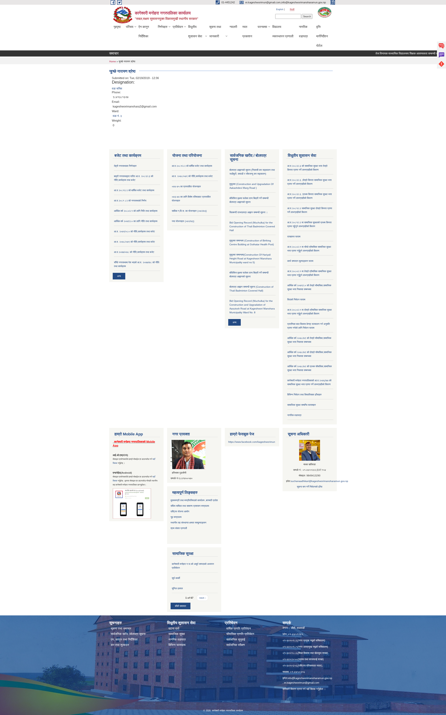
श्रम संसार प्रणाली (179, 528)
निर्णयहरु (162, 27)
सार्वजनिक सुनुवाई (235, 639)
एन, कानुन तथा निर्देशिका (124, 639)
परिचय (129, 27)
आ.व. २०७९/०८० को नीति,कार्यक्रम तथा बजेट (134, 231)
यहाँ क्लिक (311, 688)
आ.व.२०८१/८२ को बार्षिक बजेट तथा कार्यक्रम (134, 190)
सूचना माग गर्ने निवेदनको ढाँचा (309, 486)
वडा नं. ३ (117, 115)
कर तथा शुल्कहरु (120, 645)
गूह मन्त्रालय (176, 517)
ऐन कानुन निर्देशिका (144, 31)
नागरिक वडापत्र (303, 31)
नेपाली (292, 9)
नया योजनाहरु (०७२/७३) (183, 221)
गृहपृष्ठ (117, 27)
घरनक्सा (262, 27)
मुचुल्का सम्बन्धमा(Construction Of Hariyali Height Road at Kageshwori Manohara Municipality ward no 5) (250, 258)
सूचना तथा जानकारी (215, 31)
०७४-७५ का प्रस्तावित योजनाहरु (186, 186)
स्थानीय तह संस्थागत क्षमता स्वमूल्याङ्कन (188, 522)
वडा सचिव (117, 88)
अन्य (119, 276)
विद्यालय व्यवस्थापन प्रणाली (282, 31)
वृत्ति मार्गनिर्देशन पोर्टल (322, 36)
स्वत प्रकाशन (247, 31)
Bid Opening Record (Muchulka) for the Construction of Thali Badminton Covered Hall (252, 226)
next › (202, 597)
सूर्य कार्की (176, 578)
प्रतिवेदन (178, 27)
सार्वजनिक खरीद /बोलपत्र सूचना (128, 634)
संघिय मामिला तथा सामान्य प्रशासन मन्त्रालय (190, 505)
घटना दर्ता (173, 628)
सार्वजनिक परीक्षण (235, 645)
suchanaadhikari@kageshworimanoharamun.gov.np (319, 481)
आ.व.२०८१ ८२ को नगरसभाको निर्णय (130, 200)
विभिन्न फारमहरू (177, 645)
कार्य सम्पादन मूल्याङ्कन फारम (300, 261)
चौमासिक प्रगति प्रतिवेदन (240, 634)
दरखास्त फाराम (293, 236)
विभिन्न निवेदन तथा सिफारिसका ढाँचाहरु (304, 394)
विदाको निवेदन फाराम (296, 299)
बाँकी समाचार (180, 606)
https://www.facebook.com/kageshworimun (251, 441)
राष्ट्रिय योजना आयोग (180, 511)
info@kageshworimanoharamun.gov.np (310, 678)
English (279, 9)
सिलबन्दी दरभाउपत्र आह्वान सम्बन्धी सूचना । (248, 212)
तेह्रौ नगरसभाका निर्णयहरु (125, 165)
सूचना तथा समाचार (121, 628)
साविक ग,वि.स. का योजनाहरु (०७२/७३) (189, 210)
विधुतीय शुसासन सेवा (195, 31)
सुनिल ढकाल (177, 588)
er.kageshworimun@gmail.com (301, 682)
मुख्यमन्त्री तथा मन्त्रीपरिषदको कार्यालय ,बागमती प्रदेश (194, 500)
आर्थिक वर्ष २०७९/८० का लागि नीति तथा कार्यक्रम (135, 221)
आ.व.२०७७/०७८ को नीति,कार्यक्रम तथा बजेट (134, 252)
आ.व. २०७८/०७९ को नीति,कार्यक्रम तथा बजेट (134, 241)
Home (112, 61)
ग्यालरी (233, 27)
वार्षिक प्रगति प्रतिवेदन (238, 628)
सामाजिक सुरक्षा (176, 634)
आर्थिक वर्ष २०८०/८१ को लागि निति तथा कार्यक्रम (135, 210)
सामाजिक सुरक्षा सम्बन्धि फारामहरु (301, 404)
